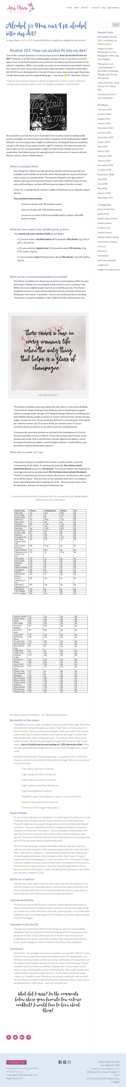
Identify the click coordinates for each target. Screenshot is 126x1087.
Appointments (113, 8)
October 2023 (104, 132)
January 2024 (104, 123)
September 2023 (106, 137)
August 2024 (104, 118)
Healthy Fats (104, 227)
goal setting (103, 213)
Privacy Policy (23, 1068)
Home (69, 8)
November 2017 (105, 197)
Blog (103, 8)
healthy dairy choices (108, 218)
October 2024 (104, 114)
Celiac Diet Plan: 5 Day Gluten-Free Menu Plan (108, 86)
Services (84, 8)
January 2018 (104, 193)
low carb (102, 246)
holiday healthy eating (108, 237)
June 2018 (103, 183)
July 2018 (102, 179)
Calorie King (79, 496)
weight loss (57, 40)
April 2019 (102, 146)
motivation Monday (107, 260)
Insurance (96, 8)
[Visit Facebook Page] (60, 1063)
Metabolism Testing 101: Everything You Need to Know (107, 40)
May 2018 (102, 188)
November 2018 (105, 165)
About (76, 8)
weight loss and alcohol (74, 40)
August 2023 (104, 142)
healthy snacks (105, 232)
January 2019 (104, 160)
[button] (69, 1062)
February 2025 (105, 109)
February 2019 (105, 155)
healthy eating (104, 223)
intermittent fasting (107, 241)
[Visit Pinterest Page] (65, 1063)
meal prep (102, 251)
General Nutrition (42, 40)
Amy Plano (14, 40)
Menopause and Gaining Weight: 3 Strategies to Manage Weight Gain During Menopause (108, 70)
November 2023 (105, 128)
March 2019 (103, 151)
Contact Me (16, 1062)
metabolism (103, 255)
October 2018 (104, 169)
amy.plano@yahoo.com (109, 1068)
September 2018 (106, 174)
